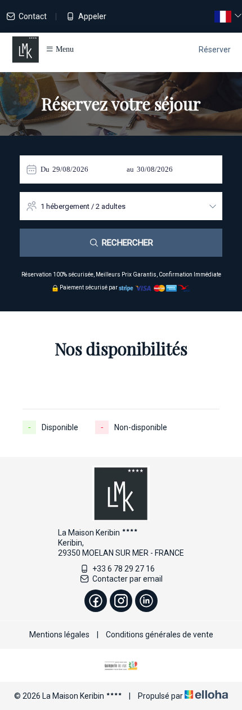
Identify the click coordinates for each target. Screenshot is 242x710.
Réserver (215, 49)
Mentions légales (59, 634)
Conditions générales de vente (159, 634)
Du (45, 169)
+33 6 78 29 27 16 (123, 568)
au (130, 169)
